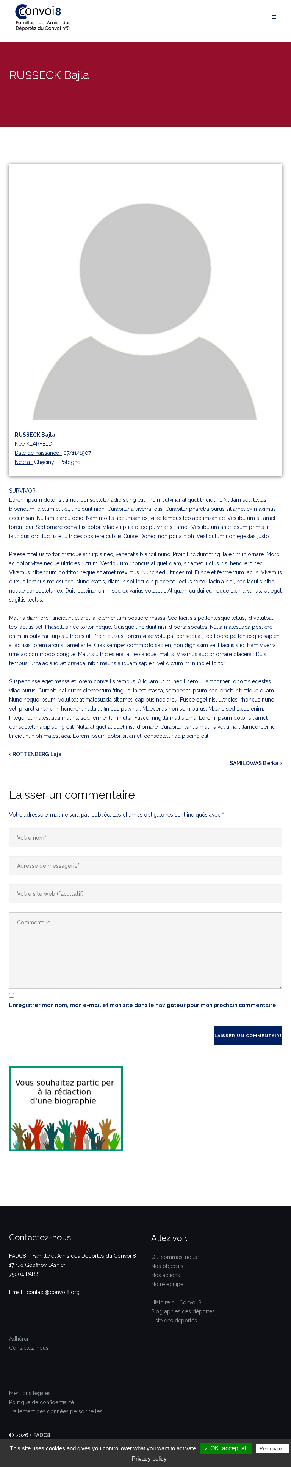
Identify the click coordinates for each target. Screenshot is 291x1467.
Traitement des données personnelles (55, 1411)
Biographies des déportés (183, 1311)
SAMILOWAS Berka (254, 763)
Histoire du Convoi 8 (176, 1302)
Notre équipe (167, 1284)
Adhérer (19, 1339)
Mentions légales (30, 1393)
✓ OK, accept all (226, 1448)
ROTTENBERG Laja (37, 754)
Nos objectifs (167, 1266)
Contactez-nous (28, 1348)
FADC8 (41, 1435)
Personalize (272, 1448)
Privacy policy (149, 1458)
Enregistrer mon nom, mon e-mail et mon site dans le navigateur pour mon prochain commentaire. (143, 1005)
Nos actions (165, 1275)
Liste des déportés (174, 1321)
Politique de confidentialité (41, 1402)
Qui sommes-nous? (175, 1257)
